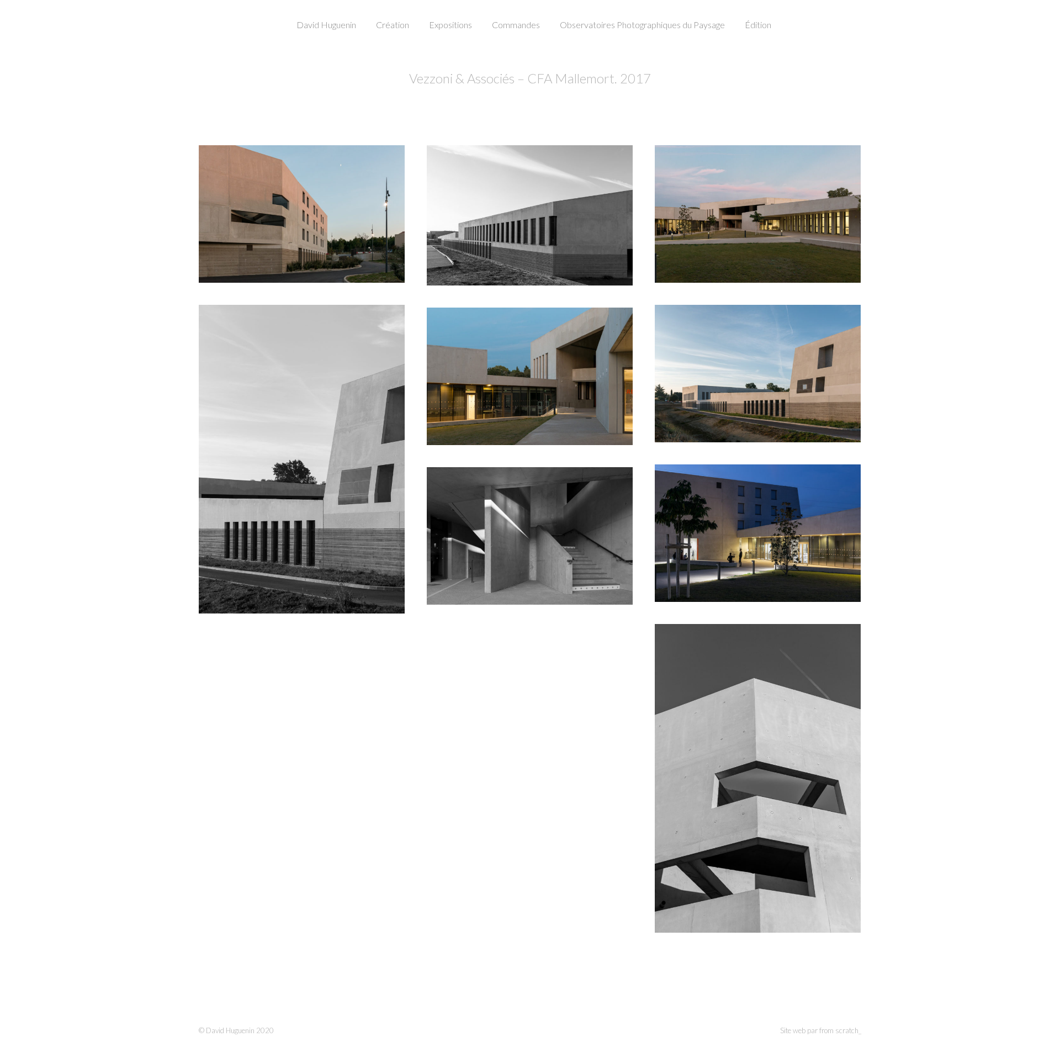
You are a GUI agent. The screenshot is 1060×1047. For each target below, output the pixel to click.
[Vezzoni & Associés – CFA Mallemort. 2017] (302, 214)
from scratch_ (840, 1030)
